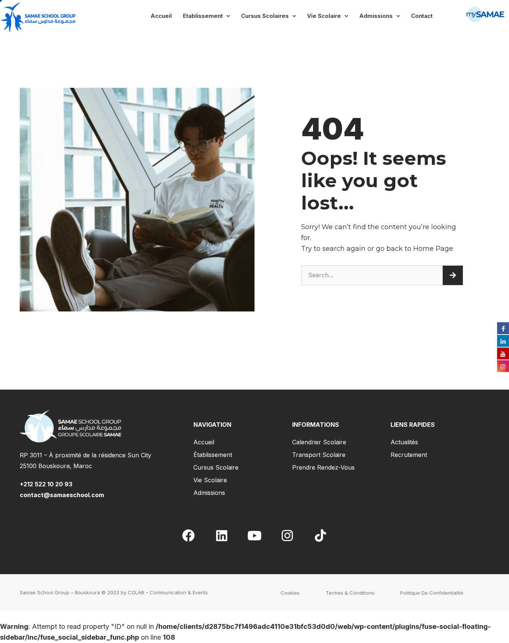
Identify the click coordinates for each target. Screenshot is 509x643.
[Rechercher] (453, 275)
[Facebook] (188, 535)
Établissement (212, 454)
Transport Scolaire (318, 454)
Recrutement (409, 454)
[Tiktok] (320, 535)
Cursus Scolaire (215, 467)
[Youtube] (254, 535)
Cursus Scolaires (265, 15)
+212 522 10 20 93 (47, 484)
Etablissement (203, 15)
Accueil (161, 15)
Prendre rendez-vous (323, 467)
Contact (422, 15)
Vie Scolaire (324, 15)
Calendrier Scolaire (319, 442)
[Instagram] (287, 535)
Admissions (376, 15)
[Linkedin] (221, 535)
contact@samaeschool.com (62, 495)
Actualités (404, 442)
